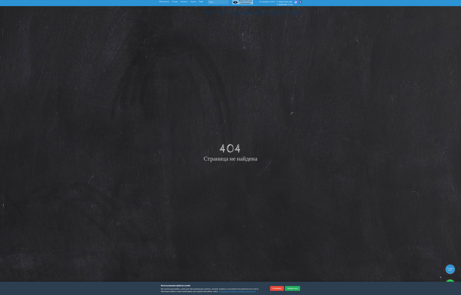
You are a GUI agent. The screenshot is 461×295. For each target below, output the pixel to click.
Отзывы (175, 2)
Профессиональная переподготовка (277, 13)
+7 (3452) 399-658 (284, 2)
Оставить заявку (450, 269)
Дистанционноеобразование (261, 13)
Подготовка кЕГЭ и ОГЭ (209, 13)
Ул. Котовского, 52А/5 (267, 2)
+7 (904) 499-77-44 (284, 5)
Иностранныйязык (222, 13)
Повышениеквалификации (246, 13)
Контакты (184, 2)
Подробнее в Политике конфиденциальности (237, 291)
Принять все (292, 288)
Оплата (193, 2)
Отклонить (277, 288)
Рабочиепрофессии (234, 13)
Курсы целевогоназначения (294, 13)
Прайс (201, 2)
